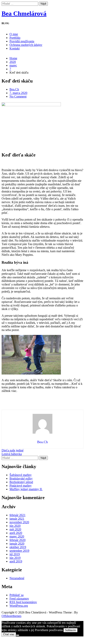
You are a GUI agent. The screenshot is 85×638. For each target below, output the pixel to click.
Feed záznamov (19, 598)
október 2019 (17, 547)
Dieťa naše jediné (13, 450)
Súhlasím (70, 630)
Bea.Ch (14, 89)
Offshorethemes (11, 616)
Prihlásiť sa (16, 595)
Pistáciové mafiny (20, 485)
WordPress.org (18, 605)
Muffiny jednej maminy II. (25, 489)
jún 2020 (15, 525)
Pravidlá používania (21, 41)
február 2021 (17, 515)
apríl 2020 (15, 533)
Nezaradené (16, 578)
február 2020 (17, 540)
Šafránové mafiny (20, 475)
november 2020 (19, 522)
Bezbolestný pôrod (21, 482)
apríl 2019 (15, 561)
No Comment (17, 96)
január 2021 (16, 518)
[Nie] (17, 635)
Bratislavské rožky (21, 478)
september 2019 (19, 550)
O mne (13, 34)
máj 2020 (15, 529)
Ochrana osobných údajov (25, 44)
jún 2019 (15, 557)
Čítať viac (8, 634)
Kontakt (14, 48)
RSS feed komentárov (23, 602)
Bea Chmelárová (24, 13)
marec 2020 (16, 536)
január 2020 (16, 543)
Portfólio (14, 37)
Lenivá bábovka (12, 454)
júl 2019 (14, 554)
